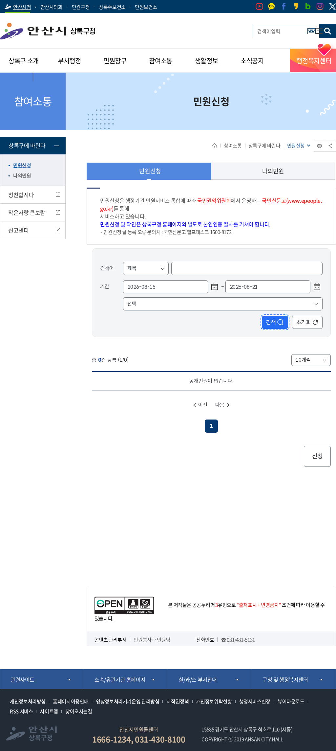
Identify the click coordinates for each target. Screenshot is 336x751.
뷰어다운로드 (291, 701)
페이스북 (283, 6)
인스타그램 (320, 6)
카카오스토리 (296, 6)
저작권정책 (177, 701)
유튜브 (259, 6)
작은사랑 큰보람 (26, 212)
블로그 (308, 6)
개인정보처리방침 (28, 701)
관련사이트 (22, 679)
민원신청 (22, 165)
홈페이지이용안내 (71, 701)
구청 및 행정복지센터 (285, 679)
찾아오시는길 (78, 711)
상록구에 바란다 (264, 145)
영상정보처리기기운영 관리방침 (127, 701)
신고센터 (18, 230)
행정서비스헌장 (254, 701)
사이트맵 (49, 711)
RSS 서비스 (21, 711)
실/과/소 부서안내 (197, 679)
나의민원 (22, 175)
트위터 (332, 6)
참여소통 (233, 145)
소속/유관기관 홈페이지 (119, 679)
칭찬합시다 (21, 195)
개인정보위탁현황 (214, 701)
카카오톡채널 (271, 6)
